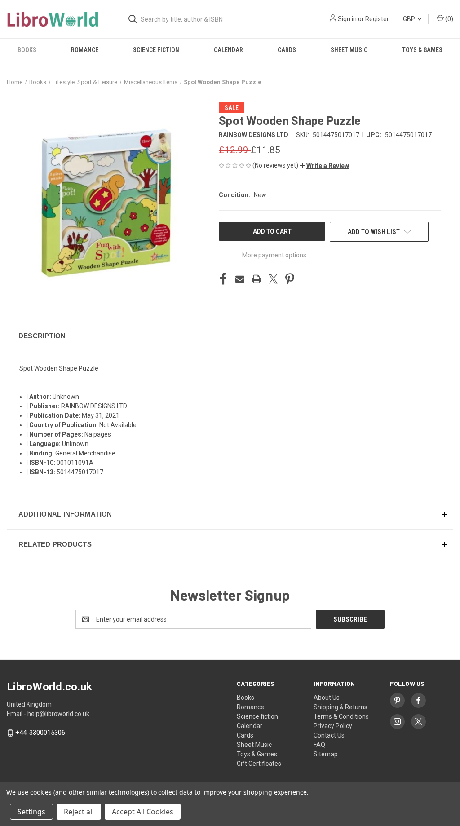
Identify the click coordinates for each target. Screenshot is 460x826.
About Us (327, 697)
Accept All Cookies (142, 812)
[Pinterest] (289, 279)
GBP (409, 18)
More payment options (274, 255)
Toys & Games (422, 49)
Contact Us (329, 735)
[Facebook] (223, 279)
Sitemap (326, 754)
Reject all (79, 812)
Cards (287, 49)
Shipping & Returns (340, 707)
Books (27, 49)
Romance (84, 49)
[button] (324, 165)
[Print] (256, 279)
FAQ (319, 744)
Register (377, 18)
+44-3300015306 (40, 733)
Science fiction (156, 49)
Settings (31, 812)
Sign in (347, 18)
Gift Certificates (259, 763)
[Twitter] (273, 279)
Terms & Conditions (341, 716)
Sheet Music (349, 49)
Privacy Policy (333, 725)
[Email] (239, 279)
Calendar (228, 49)
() (448, 18)
